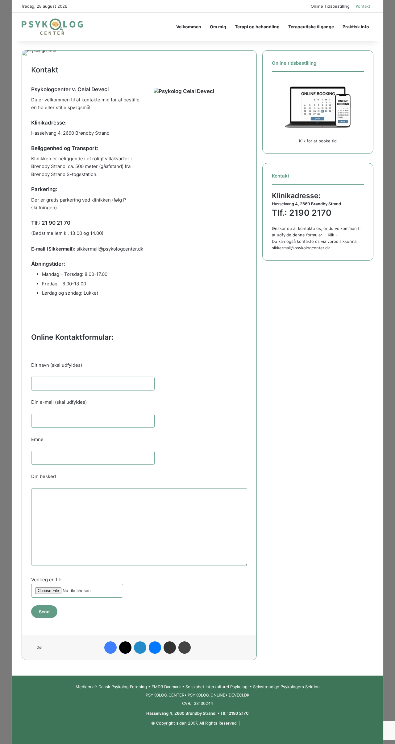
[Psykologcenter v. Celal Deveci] (52, 26)
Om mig (218, 26)
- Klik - (331, 234)
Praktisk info (356, 26)
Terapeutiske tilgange (311, 26)
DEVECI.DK (239, 695)
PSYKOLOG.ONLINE (206, 695)
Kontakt (363, 6)
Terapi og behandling (257, 26)
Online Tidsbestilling (330, 6)
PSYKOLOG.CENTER (165, 695)
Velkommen (188, 26)
